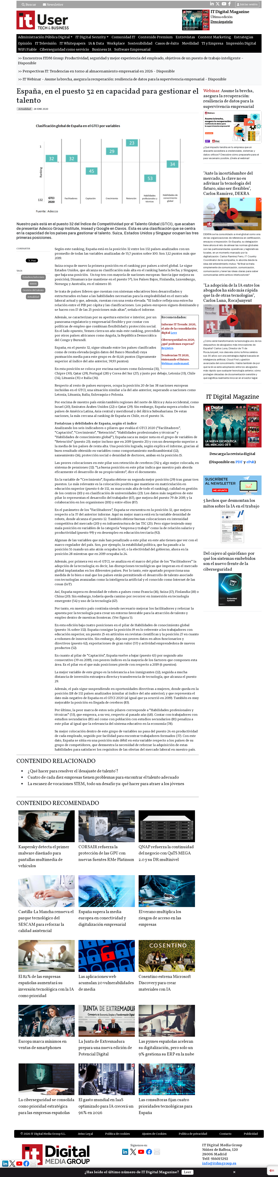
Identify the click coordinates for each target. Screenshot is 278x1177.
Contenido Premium (155, 37)
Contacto (225, 1133)
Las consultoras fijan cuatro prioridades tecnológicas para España (165, 1106)
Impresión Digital (241, 43)
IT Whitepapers (72, 43)
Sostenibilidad (140, 43)
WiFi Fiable (27, 49)
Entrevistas (185, 37)
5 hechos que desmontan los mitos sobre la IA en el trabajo (231, 503)
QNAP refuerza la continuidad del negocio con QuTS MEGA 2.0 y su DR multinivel (166, 853)
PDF (239, 462)
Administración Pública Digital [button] (44, 37)
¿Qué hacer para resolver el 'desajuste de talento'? (73, 771)
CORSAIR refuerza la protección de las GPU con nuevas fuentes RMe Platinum (106, 853)
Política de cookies (117, 1133)
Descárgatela (221, 21)
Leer (174, 332)
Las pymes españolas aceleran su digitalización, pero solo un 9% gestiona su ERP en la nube (166, 1048)
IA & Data (96, 43)
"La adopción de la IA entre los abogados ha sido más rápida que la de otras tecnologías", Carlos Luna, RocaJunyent (231, 293)
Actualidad (33, 296)
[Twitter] (218, 3)
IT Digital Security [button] (90, 37)
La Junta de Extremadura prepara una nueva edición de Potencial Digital (105, 1048)
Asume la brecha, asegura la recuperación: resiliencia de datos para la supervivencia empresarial (228, 99)
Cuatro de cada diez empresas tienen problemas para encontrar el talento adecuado (103, 778)
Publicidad (251, 1133)
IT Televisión (46, 43)
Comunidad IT (123, 37)
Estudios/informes (33, 277)
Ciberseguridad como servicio (64, 49)
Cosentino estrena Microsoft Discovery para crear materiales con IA (165, 983)
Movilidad (190, 43)
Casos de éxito (167, 43)
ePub (250, 462)
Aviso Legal (85, 1133)
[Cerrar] (234, 1171)
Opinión (25, 43)
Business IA (101, 49)
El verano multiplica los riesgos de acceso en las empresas (160, 918)
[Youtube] (224, 3)
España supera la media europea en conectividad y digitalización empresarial (102, 918)
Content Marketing (214, 37)
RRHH (33, 283)
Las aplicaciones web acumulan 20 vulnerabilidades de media (106, 983)
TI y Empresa (212, 43)
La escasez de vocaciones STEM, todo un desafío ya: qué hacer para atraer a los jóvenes (106, 784)
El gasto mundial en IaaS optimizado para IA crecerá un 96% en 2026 (106, 1106)
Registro (167, 348)
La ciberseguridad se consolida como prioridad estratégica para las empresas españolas (46, 1106)
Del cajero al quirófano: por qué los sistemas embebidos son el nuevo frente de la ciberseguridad (229, 562)
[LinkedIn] (212, 3)
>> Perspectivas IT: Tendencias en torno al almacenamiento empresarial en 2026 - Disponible (96, 71)
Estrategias (243, 37)
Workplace (116, 43)
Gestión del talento (33, 290)
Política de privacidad (193, 1133)
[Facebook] (229, 3)
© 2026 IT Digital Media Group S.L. (43, 1133)
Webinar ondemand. (175, 363)
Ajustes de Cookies (154, 1133)
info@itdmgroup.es (219, 1163)
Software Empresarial (132, 49)
